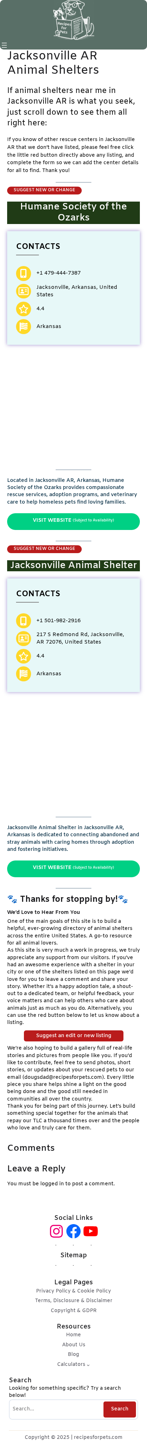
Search (119, 1409)
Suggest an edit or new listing (73, 1036)
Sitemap (73, 1255)
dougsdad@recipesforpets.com (63, 1077)
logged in (52, 1184)
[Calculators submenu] (88, 1365)
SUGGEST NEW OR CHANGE (44, 190)
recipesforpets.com (98, 1437)
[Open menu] (4, 45)
